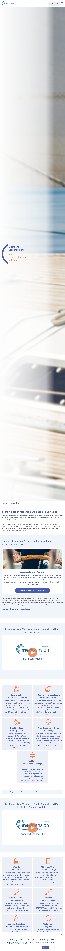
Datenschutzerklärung (22, 943)
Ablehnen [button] (54, 947)
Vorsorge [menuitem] (5, 503)
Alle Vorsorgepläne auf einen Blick (33, 591)
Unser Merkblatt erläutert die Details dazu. (16, 609)
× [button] (62, 935)
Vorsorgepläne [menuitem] (14, 503)
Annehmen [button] (45, 947)
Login (53, 4)
